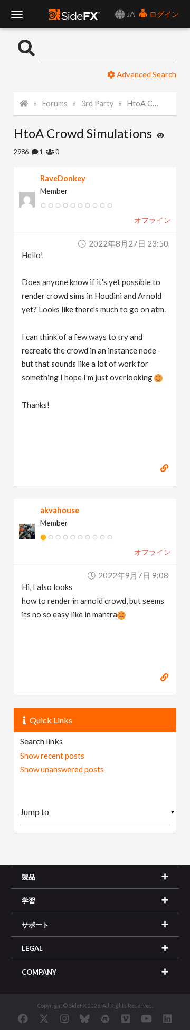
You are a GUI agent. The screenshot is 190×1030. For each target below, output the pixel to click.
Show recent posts (52, 755)
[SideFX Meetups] (105, 1018)
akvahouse (59, 510)
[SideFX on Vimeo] (125, 1018)
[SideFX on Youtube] (146, 1018)
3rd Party (97, 103)
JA (130, 13)
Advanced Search (145, 74)
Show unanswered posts (62, 769)
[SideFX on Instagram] (64, 1018)
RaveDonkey (63, 178)
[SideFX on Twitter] (44, 1018)
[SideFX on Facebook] (23, 1018)
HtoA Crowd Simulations (144, 103)
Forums (55, 103)
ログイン (163, 13)
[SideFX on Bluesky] (85, 1018)
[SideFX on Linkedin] (167, 1018)
